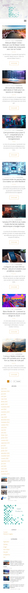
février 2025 (4, 401)
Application (14, 94)
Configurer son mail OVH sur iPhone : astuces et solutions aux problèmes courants (14, 269)
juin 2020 (3, 463)
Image (5, 547)
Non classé (14, 51)
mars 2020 (4, 469)
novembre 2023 (5, 412)
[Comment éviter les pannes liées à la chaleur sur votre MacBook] (14, 168)
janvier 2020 (4, 471)
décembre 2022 (5, 420)
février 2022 (4, 435)
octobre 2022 (4, 425)
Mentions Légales (8, 534)
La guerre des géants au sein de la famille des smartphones (16, 491)
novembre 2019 (5, 474)
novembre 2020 (5, 456)
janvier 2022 (4, 438)
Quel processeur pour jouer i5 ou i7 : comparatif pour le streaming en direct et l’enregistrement (14, 135)
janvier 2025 (4, 404)
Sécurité (5, 552)
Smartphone (13, 273)
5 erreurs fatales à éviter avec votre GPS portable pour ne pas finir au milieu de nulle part (14, 358)
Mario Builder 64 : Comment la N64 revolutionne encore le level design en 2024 (14, 313)
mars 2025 (4, 399)
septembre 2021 (5, 443)
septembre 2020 (5, 461)
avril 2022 (3, 432)
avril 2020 (3, 466)
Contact (5, 532)
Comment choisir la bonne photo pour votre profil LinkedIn (16, 486)
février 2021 (4, 448)
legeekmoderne (19, 40)
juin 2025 (3, 394)
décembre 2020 (5, 453)
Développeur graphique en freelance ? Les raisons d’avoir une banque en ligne (17, 497)
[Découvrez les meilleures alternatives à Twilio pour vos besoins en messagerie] (14, 77)
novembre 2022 (5, 422)
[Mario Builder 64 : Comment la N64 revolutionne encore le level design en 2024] (14, 300)
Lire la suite (14, 63)
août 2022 (4, 427)
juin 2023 (3, 414)
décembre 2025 (5, 391)
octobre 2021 (4, 440)
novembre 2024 (5, 407)
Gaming (13, 141)
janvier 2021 (4, 451)
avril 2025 (3, 396)
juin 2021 (3, 445)
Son (13, 228)
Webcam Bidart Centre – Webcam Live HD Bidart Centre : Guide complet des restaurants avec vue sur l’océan (14, 46)
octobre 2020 (4, 458)
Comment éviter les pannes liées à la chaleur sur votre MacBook (14, 180)
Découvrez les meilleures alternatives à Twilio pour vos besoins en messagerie (14, 90)
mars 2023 (4, 417)
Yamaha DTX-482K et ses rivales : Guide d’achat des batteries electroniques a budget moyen (14, 224)
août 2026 (4, 389)
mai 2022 (3, 430)
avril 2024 (3, 409)
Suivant (18, 381)
